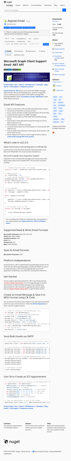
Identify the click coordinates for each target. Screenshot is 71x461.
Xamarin (56, 119)
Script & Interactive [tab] (10, 41)
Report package (59, 75)
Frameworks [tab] (19, 51)
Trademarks (8, 453)
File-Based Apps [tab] (21, 41)
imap (60, 108)
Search (6, 87)
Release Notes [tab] (20, 55)
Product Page (8, 85)
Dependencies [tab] (31, 51)
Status (28, 423)
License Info (58, 52)
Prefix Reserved (11, 24)
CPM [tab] (30, 38)
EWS (54, 108)
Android (56, 122)
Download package (57, 57)
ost (54, 102)
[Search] (64, 10)
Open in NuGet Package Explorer (60, 64)
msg (54, 100)
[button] (46, 44)
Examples (39, 85)
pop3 (61, 111)
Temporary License (26, 87)
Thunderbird (25, 97)
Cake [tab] (29, 41)
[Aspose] (54, 85)
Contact (7, 423)
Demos (21, 85)
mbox (55, 116)
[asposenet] (54, 90)
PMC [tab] (13, 38)
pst (60, 100)
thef (54, 114)
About (18, 451)
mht (60, 114)
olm (54, 105)
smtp (55, 111)
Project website (59, 49)
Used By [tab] (42, 51)
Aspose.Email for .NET (11, 91)
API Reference (30, 85)
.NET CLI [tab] (7, 38)
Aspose (58, 86)
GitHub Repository (39, 304)
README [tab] (9, 51)
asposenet (59, 90)
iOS (62, 122)
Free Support (14, 87)
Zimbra (32, 97)
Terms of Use (25, 451)
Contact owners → (57, 82)
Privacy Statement (55, 451)
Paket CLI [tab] (36, 38)
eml (60, 97)
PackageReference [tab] (21, 38)
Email (55, 97)
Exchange (61, 105)
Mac (62, 119)
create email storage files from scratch (20, 137)
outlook (60, 102)
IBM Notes (39, 97)
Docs (16, 85)
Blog (46, 85)
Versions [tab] (9, 55)
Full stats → (55, 21)
